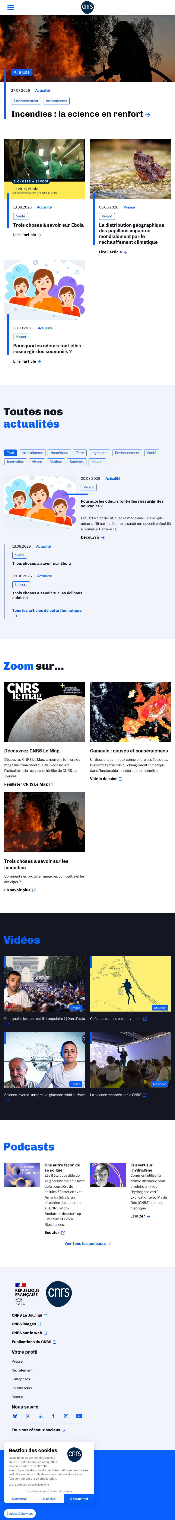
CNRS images (24, 1324)
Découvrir (90, 537)
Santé (151, 453)
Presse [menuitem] (17, 1361)
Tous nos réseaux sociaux (28, 1430)
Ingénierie (99, 453)
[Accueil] (87, 7)
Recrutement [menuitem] (22, 1370)
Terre (80, 453)
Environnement (127, 453)
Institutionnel (32, 453)
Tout (10, 453)
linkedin (40, 1416)
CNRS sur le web (27, 1333)
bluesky (15, 1416)
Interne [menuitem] (17, 1397)
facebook (53, 1416)
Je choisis (48, 1498)
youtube (79, 1416)
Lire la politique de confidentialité (29, 1484)
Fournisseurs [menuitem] (22, 1388)
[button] (20, 1513)
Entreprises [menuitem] (21, 1379)
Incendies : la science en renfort (77, 114)
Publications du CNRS (31, 1342)
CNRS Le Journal (27, 1315)
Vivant (37, 462)
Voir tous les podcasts (85, 1243)
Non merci (19, 1498)
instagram (66, 1416)
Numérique (59, 453)
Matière (56, 462)
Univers (97, 462)
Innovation (15, 462)
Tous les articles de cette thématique (47, 610)
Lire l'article (24, 235)
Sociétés (77, 462)
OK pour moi (79, 1498)
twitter (28, 1416)
